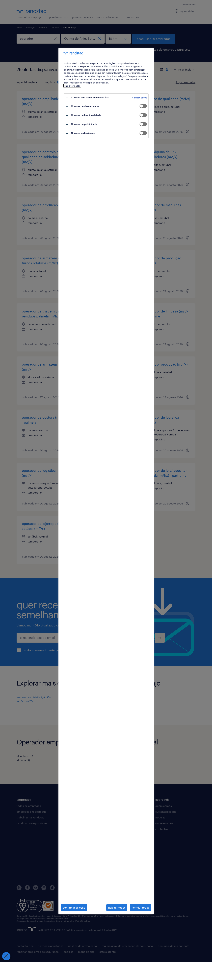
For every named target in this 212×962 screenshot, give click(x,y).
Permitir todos (140, 907)
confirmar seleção (74, 907)
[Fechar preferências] (6, 956)
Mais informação (72, 85)
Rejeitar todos (117, 907)
